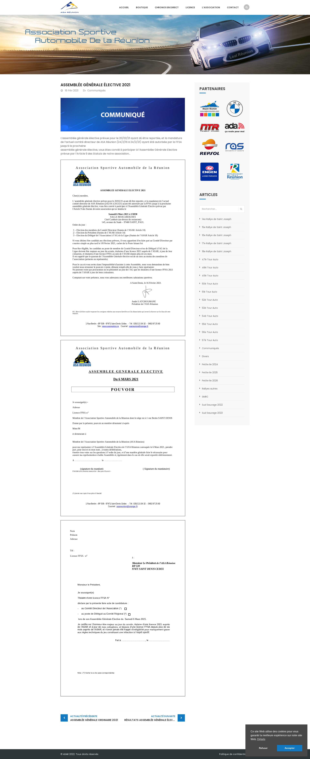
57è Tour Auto (210, 340)
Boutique (142, 7)
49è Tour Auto (210, 275)
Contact (233, 7)
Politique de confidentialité (234, 754)
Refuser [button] (263, 748)
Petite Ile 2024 (210, 364)
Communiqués (96, 90)
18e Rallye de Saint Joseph (216, 251)
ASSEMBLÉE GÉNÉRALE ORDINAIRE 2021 (94, 718)
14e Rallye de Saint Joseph (216, 219)
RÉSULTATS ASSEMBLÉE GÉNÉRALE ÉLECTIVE (151, 718)
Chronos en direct (167, 7)
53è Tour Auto (210, 308)
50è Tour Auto (210, 283)
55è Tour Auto (210, 324)
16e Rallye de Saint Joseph (216, 235)
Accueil (124, 7)
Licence (190, 7)
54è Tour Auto (210, 316)
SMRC (205, 396)
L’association (211, 7)
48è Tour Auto (210, 267)
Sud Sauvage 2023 (212, 412)
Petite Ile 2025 (210, 372)
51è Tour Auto (209, 291)
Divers (205, 356)
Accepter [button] (289, 748)
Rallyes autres (209, 388)
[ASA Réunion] (69, 7)
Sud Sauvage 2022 (212, 404)
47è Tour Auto (210, 259)
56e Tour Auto (210, 332)
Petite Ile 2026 (210, 380)
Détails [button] (261, 739)
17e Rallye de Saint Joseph (216, 243)
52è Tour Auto (210, 299)
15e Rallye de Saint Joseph (216, 227)
